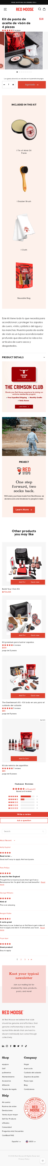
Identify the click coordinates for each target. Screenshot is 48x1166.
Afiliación (5, 1085)
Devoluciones (7, 1110)
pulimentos (6, 1073)
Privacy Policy (24, 1159)
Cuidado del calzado (32, 1073)
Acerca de (28, 1068)
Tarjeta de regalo (9, 1089)
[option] (24, 2)
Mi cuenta (6, 1102)
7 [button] (29, 72)
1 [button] (17, 72)
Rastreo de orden (9, 1106)
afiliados (5, 1123)
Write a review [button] (24, 814)
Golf (3, 1068)
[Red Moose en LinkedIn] (3, 1046)
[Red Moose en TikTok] (26, 1046)
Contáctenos (29, 1089)
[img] (5, 853)
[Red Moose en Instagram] (7, 1046)
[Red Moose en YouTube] (15, 1046)
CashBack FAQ (8, 1135)
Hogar (26, 1064)
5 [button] (25, 72)
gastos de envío (12, 78)
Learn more (22, 510)
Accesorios (6, 1081)
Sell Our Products (9, 1119)
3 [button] (21, 72)
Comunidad (7, 1127)
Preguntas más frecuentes (13, 1131)
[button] (7, 30)
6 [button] (27, 72)
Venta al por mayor (10, 1115)
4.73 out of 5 (30, 789)
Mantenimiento (8, 1077)
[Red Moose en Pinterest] (22, 1046)
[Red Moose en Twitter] (18, 1046)
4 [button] (23, 72)
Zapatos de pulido (31, 1077)
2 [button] (19, 72)
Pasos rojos (28, 1081)
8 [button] (31, 72)
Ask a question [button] (24, 821)
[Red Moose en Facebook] (11, 1046)
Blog (25, 1085)
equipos (5, 1064)
